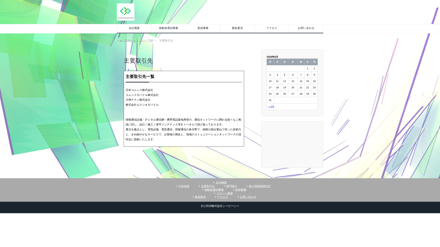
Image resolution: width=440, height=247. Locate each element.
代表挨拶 (183, 186)
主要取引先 (208, 186)
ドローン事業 (224, 193)
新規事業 (202, 28)
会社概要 (134, 28)
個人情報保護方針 (260, 186)
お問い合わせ (306, 28)
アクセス (271, 28)
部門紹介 (231, 186)
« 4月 (271, 106)
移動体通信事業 (168, 28)
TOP (136, 40)
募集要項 (237, 28)
